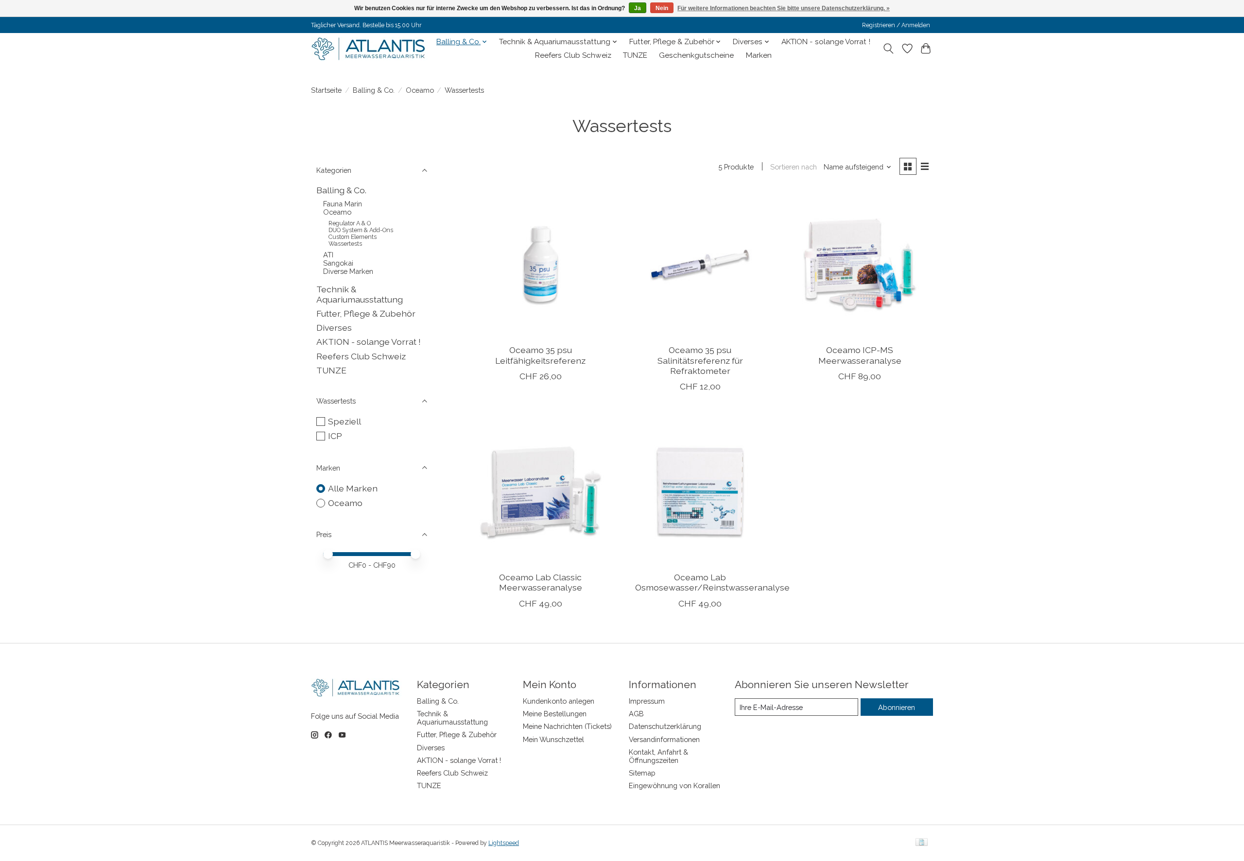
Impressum (647, 701)
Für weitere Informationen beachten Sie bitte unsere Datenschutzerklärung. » (783, 8)
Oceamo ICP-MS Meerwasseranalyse (859, 355)
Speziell (344, 421)
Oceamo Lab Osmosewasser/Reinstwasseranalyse (712, 582)
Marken (759, 55)
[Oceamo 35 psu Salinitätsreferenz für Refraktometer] (700, 264)
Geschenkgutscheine (696, 55)
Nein (662, 8)
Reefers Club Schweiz (573, 55)
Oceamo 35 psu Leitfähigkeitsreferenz (540, 355)
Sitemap (642, 773)
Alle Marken (353, 488)
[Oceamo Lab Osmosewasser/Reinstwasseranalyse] (700, 491)
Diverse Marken (348, 271)
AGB (636, 713)
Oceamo (420, 90)
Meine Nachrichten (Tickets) (567, 726)
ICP (335, 436)
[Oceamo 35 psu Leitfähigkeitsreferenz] (540, 264)
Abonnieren (896, 707)
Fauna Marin (342, 204)
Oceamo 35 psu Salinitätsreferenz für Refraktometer (700, 360)
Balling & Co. (374, 90)
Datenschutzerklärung (665, 726)
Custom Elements (352, 237)
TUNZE (635, 55)
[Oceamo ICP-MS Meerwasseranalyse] (860, 264)
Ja (637, 8)
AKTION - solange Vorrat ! (825, 41)
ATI (328, 255)
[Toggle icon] (888, 48)
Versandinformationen (664, 739)
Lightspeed (503, 843)
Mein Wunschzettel (553, 739)
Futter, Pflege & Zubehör (365, 313)
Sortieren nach (793, 167)
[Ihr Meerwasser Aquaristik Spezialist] (370, 48)
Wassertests (345, 243)
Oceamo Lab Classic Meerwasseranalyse (540, 582)
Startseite (326, 90)
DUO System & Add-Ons (360, 230)
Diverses (334, 327)
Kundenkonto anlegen (558, 701)
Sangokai (338, 263)
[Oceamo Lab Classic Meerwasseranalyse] (540, 491)
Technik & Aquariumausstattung (359, 294)
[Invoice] (922, 842)
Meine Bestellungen (555, 713)
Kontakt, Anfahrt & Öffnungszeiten (658, 756)
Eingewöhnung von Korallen (674, 785)
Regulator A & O (349, 223)
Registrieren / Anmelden (896, 25)
